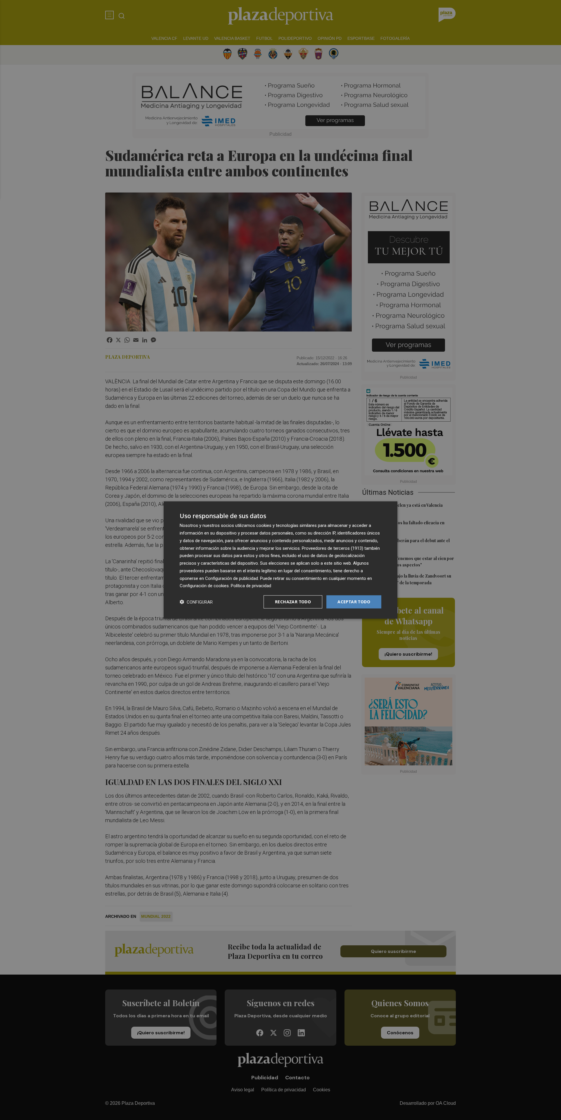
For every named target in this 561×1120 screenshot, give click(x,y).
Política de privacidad (251, 585)
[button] (196, 602)
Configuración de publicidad (231, 578)
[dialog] (280, 560)
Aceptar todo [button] (353, 601)
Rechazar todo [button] (293, 601)
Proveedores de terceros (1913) (332, 548)
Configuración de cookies (204, 585)
